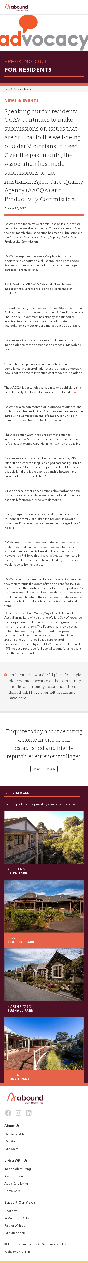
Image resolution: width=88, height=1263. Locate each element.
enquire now (44, 769)
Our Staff (10, 1141)
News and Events (22, 89)
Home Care (12, 1191)
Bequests (10, 1211)
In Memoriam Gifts (16, 1218)
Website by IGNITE (17, 1252)
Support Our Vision (19, 1202)
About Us (11, 1126)
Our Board (11, 1149)
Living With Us (15, 1160)
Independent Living (17, 1169)
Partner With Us (14, 1225)
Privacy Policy (58, 1244)
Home (7, 89)
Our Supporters (15, 1233)
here (74, 392)
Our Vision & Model (17, 1134)
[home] (16, 7)
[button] (79, 7)
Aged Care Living (16, 1183)
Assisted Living (14, 1176)
